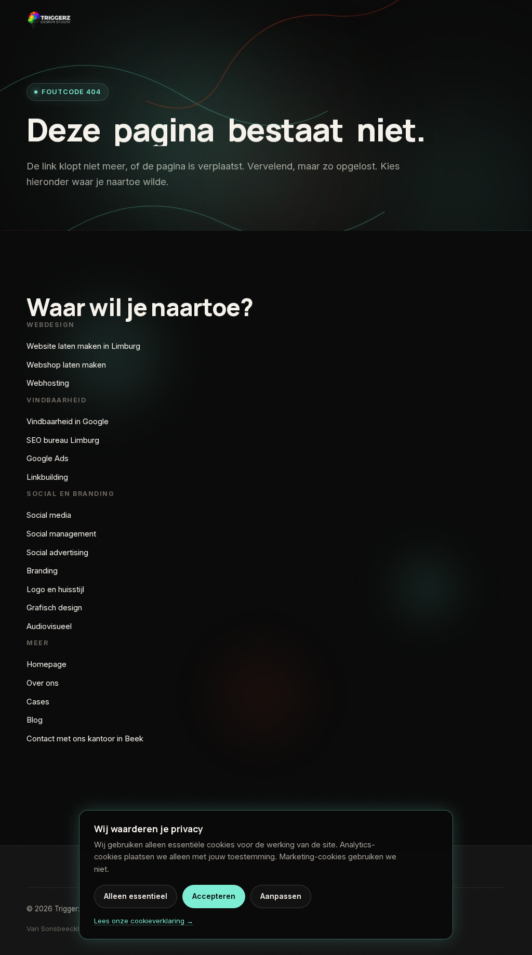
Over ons (42, 683)
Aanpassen (280, 896)
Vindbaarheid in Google (67, 421)
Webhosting (47, 383)
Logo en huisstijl (55, 589)
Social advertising (57, 552)
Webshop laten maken (66, 365)
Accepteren (213, 896)
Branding (42, 570)
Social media (48, 515)
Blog (34, 720)
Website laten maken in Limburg (83, 346)
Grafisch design (54, 607)
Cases (37, 702)
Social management (61, 534)
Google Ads (47, 458)
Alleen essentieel (135, 896)
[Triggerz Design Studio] (48, 19)
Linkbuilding (47, 477)
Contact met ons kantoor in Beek (84, 738)
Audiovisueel (49, 626)
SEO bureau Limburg (62, 440)
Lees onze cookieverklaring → (143, 921)
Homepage (46, 664)
